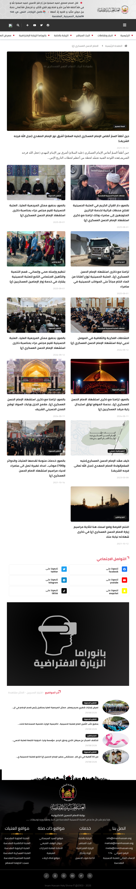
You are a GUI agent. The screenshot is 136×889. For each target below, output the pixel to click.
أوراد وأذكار (85, 853)
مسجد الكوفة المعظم (17, 863)
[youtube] (35, 25)
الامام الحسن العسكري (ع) (85, 46)
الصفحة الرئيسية (113, 46)
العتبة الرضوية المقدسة (17, 848)
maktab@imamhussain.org (119, 843)
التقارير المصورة (55, 195)
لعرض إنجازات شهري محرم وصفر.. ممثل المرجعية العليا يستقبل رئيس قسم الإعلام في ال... (55, 707)
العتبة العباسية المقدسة (17, 858)
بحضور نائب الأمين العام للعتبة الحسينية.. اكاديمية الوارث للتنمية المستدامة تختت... (58, 724)
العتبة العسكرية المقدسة (17, 853)
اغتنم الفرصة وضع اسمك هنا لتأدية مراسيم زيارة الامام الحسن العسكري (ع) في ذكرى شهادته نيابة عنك (101, 531)
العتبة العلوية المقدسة (17, 838)
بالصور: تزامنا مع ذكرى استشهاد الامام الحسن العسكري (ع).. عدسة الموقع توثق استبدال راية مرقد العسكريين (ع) (100, 404)
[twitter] (41, 25)
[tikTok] (46, 876)
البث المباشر (85, 843)
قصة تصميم (120, 126)
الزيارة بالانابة (85, 838)
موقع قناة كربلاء (51, 858)
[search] (18, 25)
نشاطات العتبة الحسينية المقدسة (111, 195)
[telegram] (64, 876)
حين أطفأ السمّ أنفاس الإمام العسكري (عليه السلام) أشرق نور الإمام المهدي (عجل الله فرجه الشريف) (71, 138)
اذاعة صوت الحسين (85, 858)
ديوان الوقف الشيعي (51, 843)
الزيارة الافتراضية (85, 848)
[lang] (10, 25)
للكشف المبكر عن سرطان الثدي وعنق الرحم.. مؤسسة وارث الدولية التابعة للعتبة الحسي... (55, 740)
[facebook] (48, 25)
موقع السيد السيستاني (51, 838)
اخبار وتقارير (120, 262)
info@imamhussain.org (119, 838)
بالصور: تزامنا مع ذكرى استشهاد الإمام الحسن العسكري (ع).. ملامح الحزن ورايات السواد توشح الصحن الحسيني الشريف (36, 404)
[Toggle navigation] (124, 25)
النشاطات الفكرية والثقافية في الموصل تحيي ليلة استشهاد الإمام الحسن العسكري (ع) (100, 340)
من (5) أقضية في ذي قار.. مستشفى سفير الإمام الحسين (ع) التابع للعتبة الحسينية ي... (57, 757)
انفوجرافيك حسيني (117, 451)
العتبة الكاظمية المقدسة (17, 843)
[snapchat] (55, 876)
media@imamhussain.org (119, 848)
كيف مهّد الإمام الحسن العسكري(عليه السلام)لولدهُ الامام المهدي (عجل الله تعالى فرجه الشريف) (101, 465)
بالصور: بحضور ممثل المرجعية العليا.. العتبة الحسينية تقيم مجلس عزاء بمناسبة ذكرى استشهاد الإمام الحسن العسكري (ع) (37, 210)
